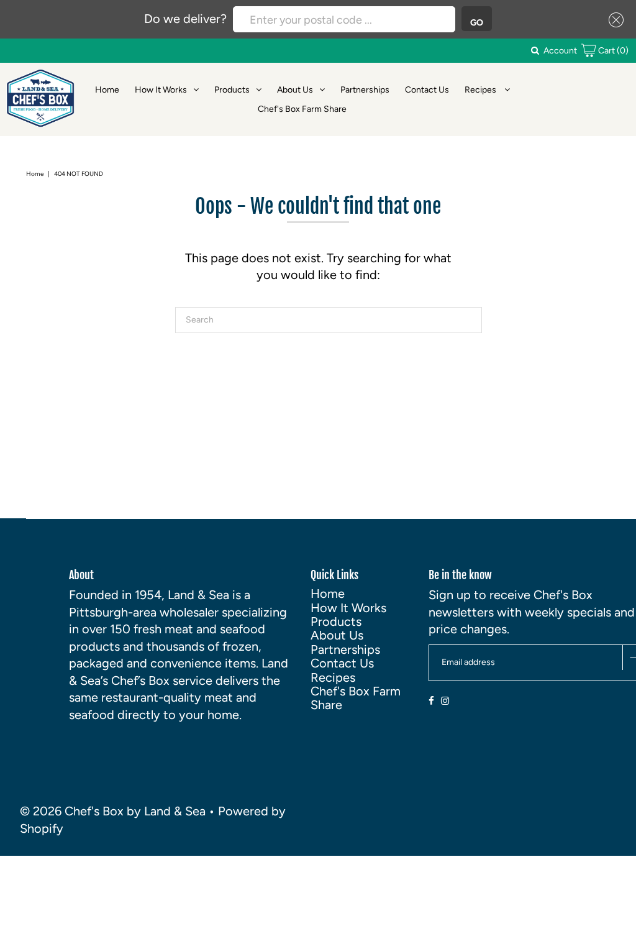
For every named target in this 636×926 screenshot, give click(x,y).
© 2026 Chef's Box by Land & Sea (113, 811)
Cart (612, 50)
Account (560, 50)
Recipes (481, 90)
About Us (295, 90)
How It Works (161, 90)
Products (232, 90)
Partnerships (364, 90)
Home (107, 90)
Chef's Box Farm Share (302, 109)
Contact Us (427, 90)
